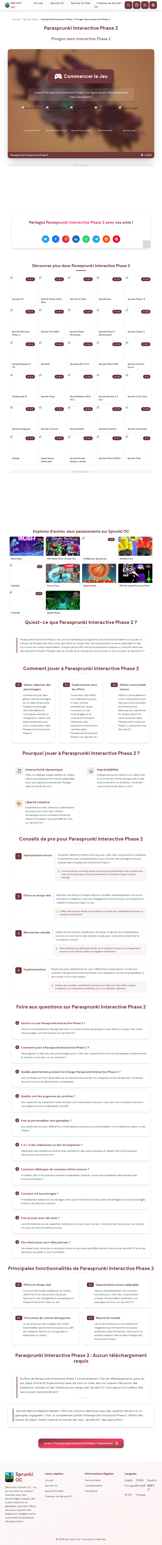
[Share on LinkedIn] (76, 239)
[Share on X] (45, 239)
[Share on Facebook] (55, 239)
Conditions (91, 1491)
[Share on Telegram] (96, 239)
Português (129, 1485)
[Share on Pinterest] (116, 239)
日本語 (139, 1480)
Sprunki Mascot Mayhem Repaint (37, 1411)
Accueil (38, 3)
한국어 (128, 1494)
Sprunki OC (57, 3)
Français (141, 1494)
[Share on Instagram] (66, 239)
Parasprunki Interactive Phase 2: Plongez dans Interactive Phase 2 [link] (75, 19)
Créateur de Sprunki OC (107, 5)
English (129, 1480)
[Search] (128, 5)
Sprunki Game (30, 19)
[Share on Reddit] (106, 239)
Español (151, 1480)
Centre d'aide (92, 1480)
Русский (140, 1485)
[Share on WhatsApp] (86, 239)
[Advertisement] (81, 189)
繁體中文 (151, 1487)
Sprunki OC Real (80, 3)
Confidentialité (93, 1485)
